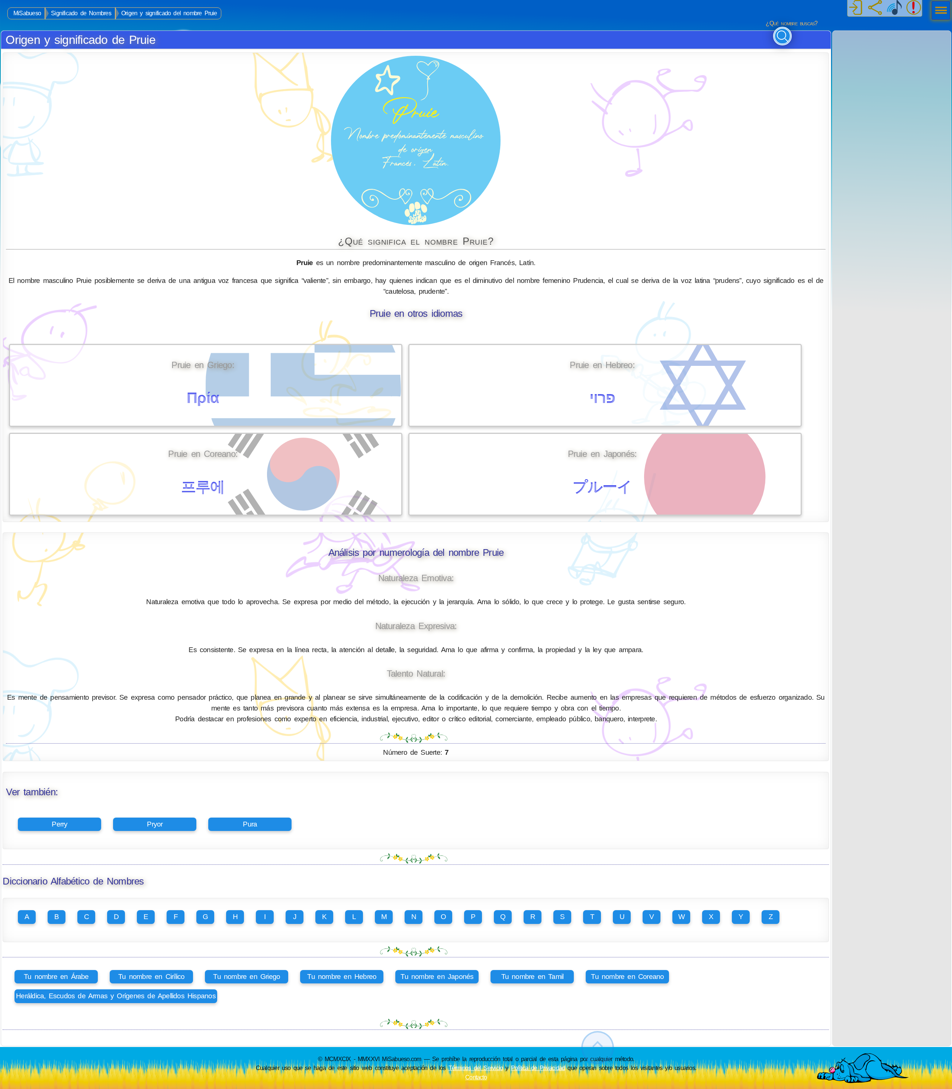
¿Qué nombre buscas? (791, 23)
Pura (250, 824)
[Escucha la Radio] (894, 8)
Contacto (476, 1077)
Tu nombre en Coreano (627, 976)
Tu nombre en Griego (246, 976)
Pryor (155, 824)
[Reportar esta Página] (914, 8)
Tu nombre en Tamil (532, 976)
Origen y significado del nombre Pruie (169, 13)
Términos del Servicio (475, 1067)
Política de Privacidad (538, 1067)
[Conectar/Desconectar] (856, 8)
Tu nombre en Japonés (437, 976)
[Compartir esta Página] (875, 8)
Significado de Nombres (81, 13)
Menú (938, 11)
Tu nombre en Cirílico (151, 976)
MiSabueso (27, 13)
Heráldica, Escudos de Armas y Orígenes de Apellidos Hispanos (116, 996)
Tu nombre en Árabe (56, 976)
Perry (59, 824)
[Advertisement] (892, 77)
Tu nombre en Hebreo (341, 976)
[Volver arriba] (597, 1047)
